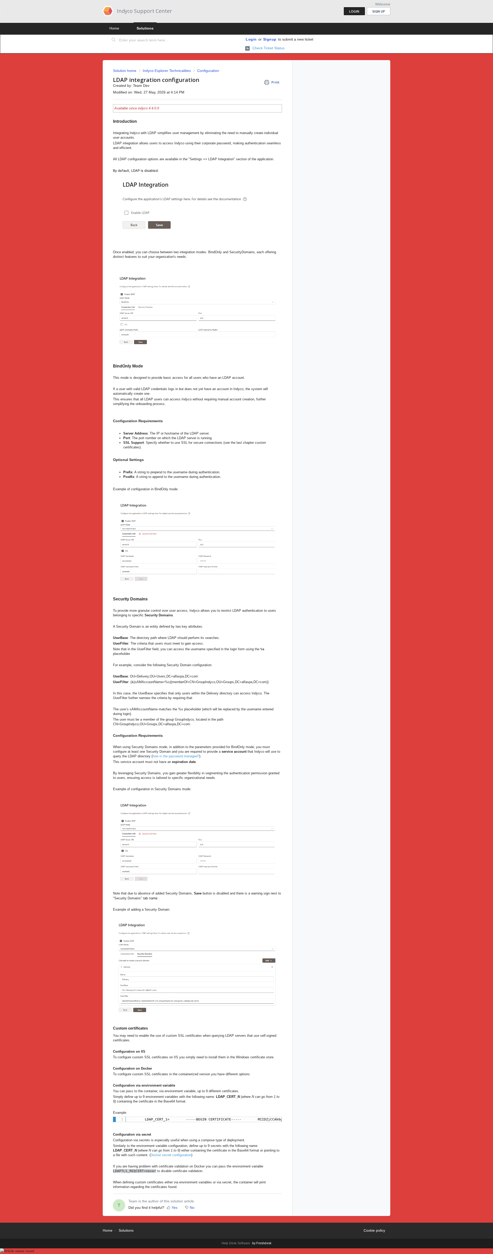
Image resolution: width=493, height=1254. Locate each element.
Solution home (125, 71)
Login (251, 39)
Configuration (208, 71)
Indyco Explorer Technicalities (167, 71)
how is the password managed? (176, 756)
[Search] (114, 40)
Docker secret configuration (170, 1155)
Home (114, 28)
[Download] (237, 579)
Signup (270, 39)
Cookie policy (374, 1230)
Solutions (145, 28)
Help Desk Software (236, 1243)
